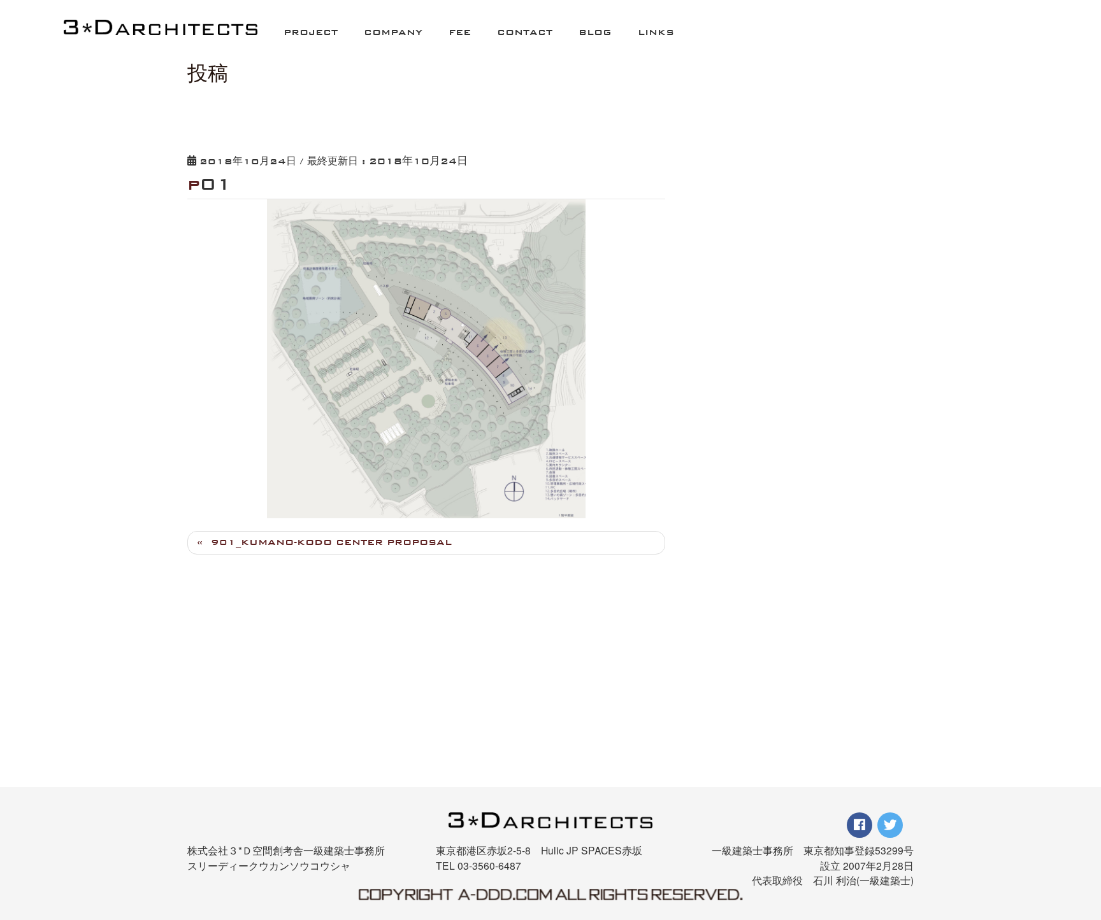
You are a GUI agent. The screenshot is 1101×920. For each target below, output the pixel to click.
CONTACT (524, 32)
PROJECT (311, 32)
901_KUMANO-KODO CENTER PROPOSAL (331, 542)
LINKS (656, 32)
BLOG (595, 32)
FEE (460, 32)
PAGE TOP (1066, 844)
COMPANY (393, 32)
